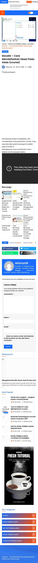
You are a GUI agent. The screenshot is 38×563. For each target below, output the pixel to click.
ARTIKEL (29, 2)
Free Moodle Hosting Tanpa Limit (6, 228)
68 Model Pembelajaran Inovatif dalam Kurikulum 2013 (23, 418)
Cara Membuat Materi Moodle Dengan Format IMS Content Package (28, 232)
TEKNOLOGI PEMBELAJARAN (12, 541)
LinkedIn (26, 253)
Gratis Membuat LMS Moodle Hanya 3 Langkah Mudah (17, 205)
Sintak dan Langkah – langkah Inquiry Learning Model (22, 398)
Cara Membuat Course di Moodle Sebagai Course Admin (17, 231)
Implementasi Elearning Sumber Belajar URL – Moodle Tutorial (6, 206)
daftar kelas (27, 243)
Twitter (26, 249)
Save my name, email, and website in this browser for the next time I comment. (19, 338)
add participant (15, 243)
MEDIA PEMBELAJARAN (10, 522)
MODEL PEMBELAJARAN (10, 534)
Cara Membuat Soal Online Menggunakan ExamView (28, 205)
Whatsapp (9, 253)
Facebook (9, 249)
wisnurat (21, 263)
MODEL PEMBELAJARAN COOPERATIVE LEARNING (20, 437)
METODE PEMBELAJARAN (11, 528)
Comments (8, 294)
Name (6, 317)
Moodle (5, 52)
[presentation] (9, 374)
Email (6, 327)
